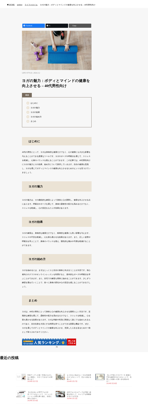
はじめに (34, 103)
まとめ (33, 121)
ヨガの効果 (35, 112)
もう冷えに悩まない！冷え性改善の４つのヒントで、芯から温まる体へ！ (79, 377)
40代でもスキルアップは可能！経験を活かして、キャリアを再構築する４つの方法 (79, 394)
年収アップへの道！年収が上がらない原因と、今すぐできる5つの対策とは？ (39, 377)
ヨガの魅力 (35, 108)
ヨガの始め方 (36, 117)
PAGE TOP (142, 392)
